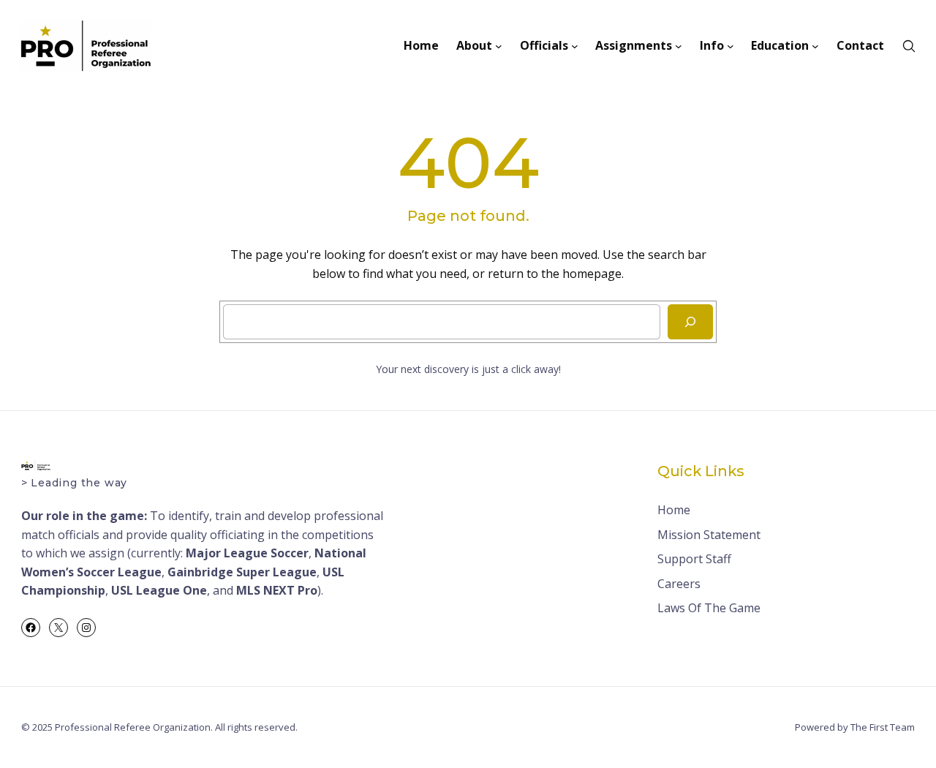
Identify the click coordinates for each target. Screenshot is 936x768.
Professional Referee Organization (133, 727)
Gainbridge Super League (242, 572)
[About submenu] (498, 46)
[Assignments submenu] (678, 46)
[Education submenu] (815, 46)
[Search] (690, 321)
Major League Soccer (247, 553)
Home (673, 510)
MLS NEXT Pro (276, 590)
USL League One (159, 590)
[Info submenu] (730, 46)
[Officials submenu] (574, 46)
